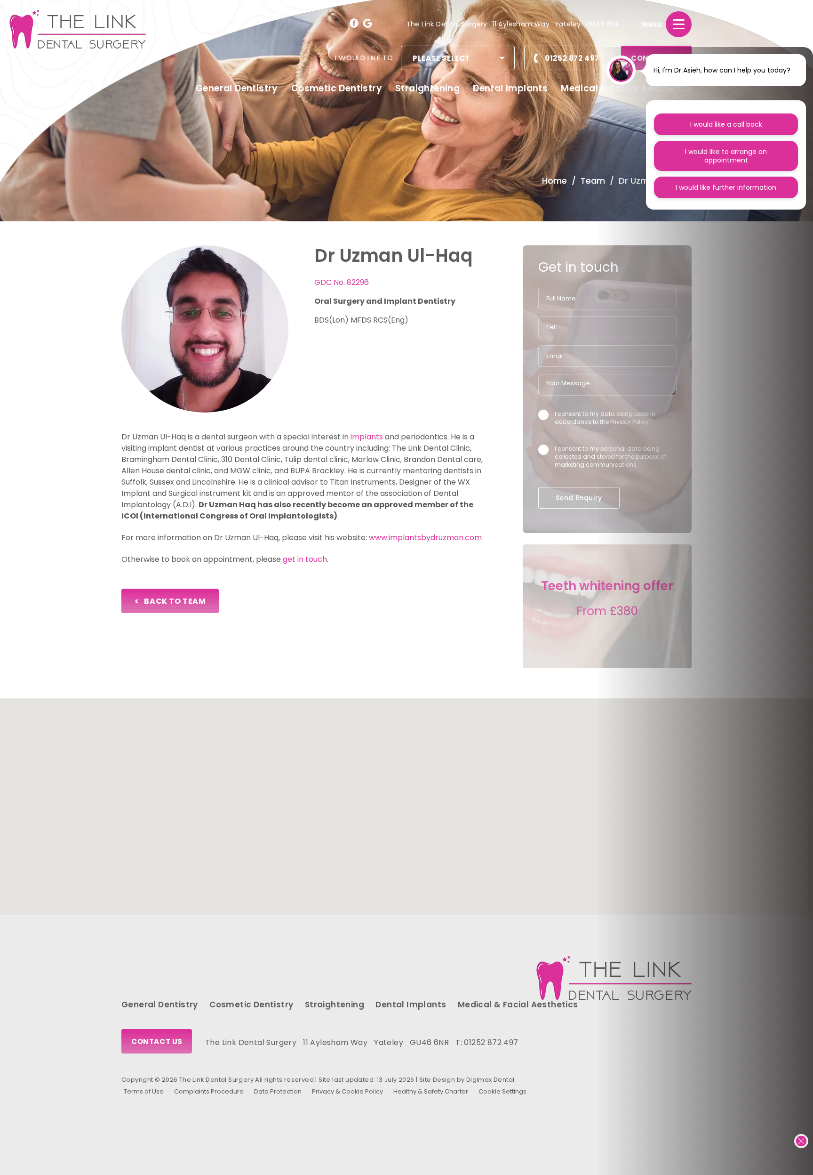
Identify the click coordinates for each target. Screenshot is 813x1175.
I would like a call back (726, 124)
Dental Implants (510, 88)
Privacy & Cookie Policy (347, 1091)
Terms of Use (144, 1091)
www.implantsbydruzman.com (426, 537)
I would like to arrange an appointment (726, 156)
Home (554, 180)
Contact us (157, 1041)
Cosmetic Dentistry (336, 88)
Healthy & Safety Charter (430, 1091)
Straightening (427, 88)
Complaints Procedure (209, 1091)
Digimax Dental (490, 1079)
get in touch (305, 559)
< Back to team (170, 601)
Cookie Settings (502, 1091)
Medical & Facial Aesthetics (518, 1004)
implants (367, 436)
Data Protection (278, 1091)
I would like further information (726, 187)
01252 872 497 (572, 58)
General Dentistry (237, 88)
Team (593, 180)
